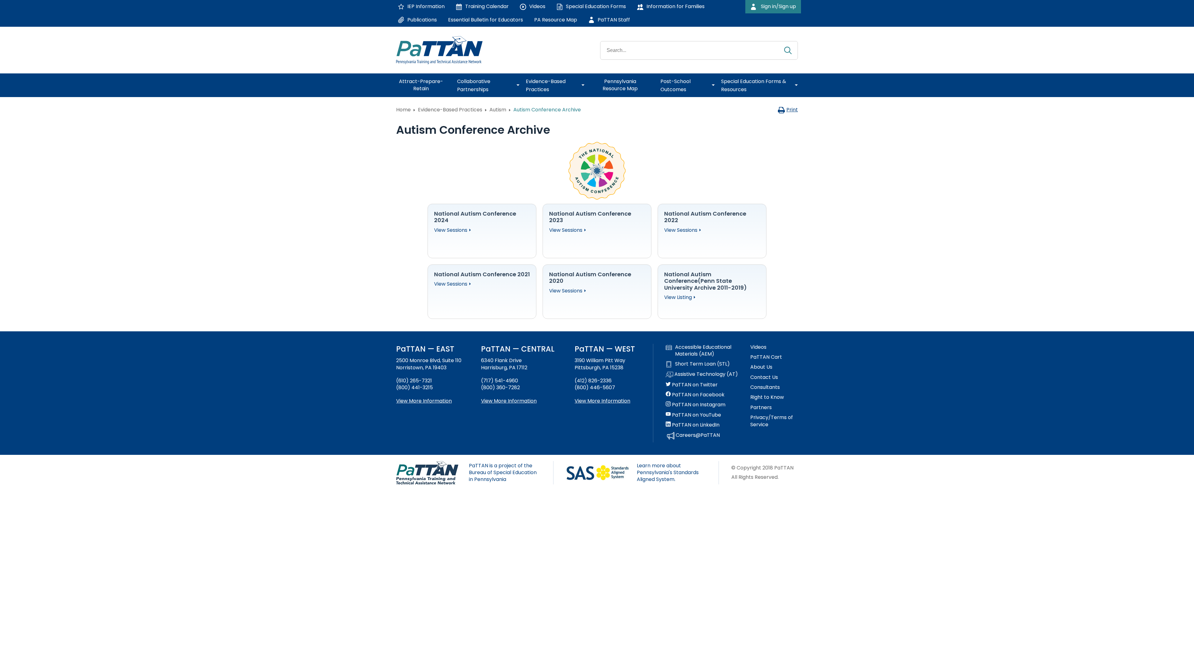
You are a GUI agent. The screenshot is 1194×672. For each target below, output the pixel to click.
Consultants (765, 387)
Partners (761, 407)
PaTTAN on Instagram (698, 404)
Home (403, 109)
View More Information (424, 400)
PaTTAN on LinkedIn (695, 425)
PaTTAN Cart (766, 357)
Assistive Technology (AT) (705, 374)
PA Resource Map (555, 19)
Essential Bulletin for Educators (485, 19)
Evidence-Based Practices (450, 109)
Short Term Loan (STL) (702, 364)
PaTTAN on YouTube (696, 415)
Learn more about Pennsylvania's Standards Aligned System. (668, 472)
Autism (497, 109)
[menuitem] (423, 85)
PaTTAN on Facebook (697, 394)
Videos (758, 347)
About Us (761, 367)
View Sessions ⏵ (452, 230)
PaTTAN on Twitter (694, 384)
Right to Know (767, 397)
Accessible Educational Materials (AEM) (703, 350)
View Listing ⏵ (680, 297)
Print (792, 109)
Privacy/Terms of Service (771, 421)
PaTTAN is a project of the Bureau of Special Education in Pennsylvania (503, 472)
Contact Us (764, 377)
